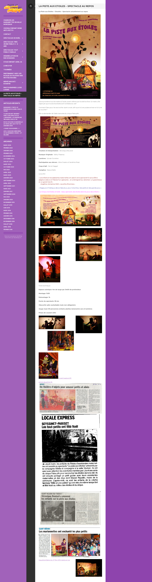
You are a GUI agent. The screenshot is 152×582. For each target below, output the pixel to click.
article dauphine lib (45, 382)
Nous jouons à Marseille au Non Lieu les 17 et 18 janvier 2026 (13, 123)
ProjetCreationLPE (64, 378)
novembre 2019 (9, 202)
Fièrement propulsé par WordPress (13, 236)
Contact (7, 34)
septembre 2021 (9, 186)
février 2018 (8, 229)
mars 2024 (7, 164)
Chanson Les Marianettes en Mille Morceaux (12, 22)
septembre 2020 (9, 194)
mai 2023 (7, 169)
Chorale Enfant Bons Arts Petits (13, 29)
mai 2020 (7, 197)
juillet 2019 (8, 205)
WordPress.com (17, 237)
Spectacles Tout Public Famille (11, 51)
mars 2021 (7, 188)
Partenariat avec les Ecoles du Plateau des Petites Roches (13, 76)
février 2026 (8, 148)
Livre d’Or (8, 66)
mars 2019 (7, 210)
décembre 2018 (9, 218)
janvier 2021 (8, 191)
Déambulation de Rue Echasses (11, 57)
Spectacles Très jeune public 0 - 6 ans (11, 44)
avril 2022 (7, 183)
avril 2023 (7, 172)
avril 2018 (7, 227)
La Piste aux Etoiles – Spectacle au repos (13, 94)
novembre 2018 (9, 221)
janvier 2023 (8, 178)
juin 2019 (7, 208)
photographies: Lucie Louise (13, 88)
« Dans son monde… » (11, 128)
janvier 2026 (8, 150)
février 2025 (8, 153)
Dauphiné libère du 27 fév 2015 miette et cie (54, 560)
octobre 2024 (9, 159)
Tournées (8, 69)
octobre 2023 (9, 167)
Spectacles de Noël (12, 38)
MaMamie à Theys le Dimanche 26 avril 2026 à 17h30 (13, 109)
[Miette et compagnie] (13, 8)
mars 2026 (7, 145)
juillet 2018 (8, 224)
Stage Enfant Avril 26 (13, 62)
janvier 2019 (8, 216)
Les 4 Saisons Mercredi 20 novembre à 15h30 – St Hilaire (13, 133)
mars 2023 (7, 175)
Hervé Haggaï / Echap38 (10, 83)
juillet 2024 (8, 161)
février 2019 (8, 213)
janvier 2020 (8, 199)
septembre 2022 (9, 180)
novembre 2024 (9, 156)
